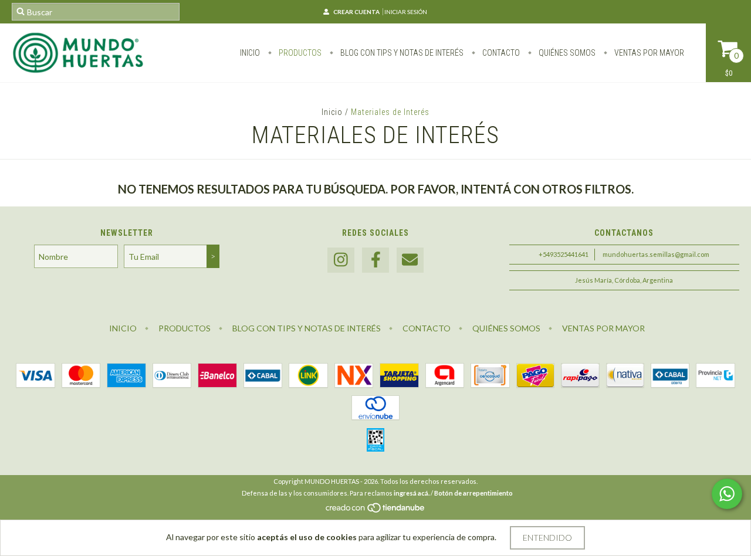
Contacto (500, 52)
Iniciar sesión (405, 11)
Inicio (250, 52)
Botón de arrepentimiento (473, 493)
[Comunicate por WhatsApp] (727, 494)
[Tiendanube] (375, 510)
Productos (299, 52)
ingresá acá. (411, 493)
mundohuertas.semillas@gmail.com (656, 254)
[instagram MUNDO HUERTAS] (340, 260)
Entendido (547, 538)
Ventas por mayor (648, 52)
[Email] (410, 260)
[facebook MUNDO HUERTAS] (375, 260)
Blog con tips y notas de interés (401, 52)
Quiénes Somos (566, 52)
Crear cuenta (356, 11)
